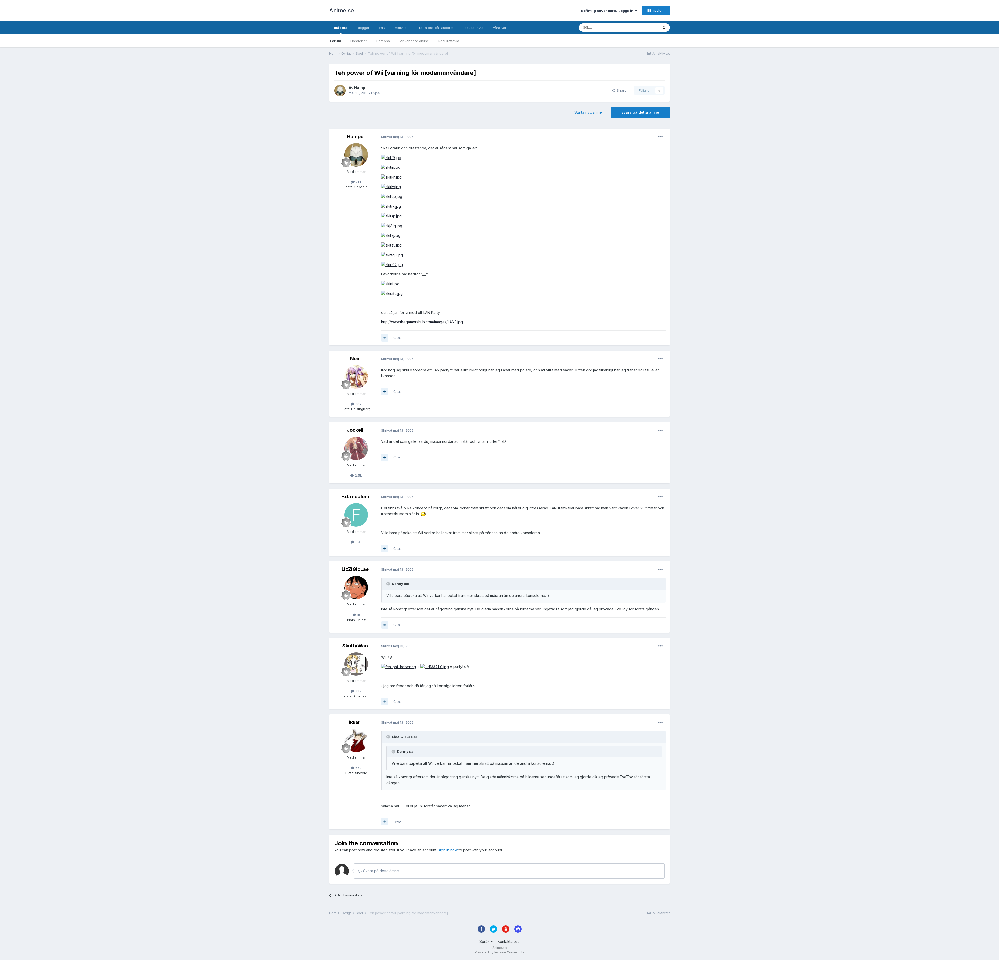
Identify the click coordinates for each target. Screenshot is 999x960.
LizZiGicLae (355, 569)
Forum (335, 41)
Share (620, 90)
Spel (377, 93)
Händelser (358, 41)
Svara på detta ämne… (382, 871)
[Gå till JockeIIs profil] (356, 448)
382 (358, 404)
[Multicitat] (384, 338)
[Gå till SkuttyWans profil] (356, 664)
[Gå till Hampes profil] (340, 90)
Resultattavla (448, 41)
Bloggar (363, 28)
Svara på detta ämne (640, 112)
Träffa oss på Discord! (435, 28)
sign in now (448, 850)
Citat (397, 338)
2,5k (358, 475)
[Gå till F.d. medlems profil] (356, 515)
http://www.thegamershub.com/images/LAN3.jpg (422, 322)
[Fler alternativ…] (660, 137)
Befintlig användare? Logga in (608, 11)
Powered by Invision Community (499, 952)
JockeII (355, 430)
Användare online (414, 41)
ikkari (355, 722)
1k (358, 614)
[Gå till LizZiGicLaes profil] (356, 587)
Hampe (361, 87)
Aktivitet (401, 28)
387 (358, 691)
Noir (355, 358)
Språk (485, 941)
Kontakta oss (509, 941)
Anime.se (341, 10)
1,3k (358, 542)
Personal (383, 41)
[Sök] (664, 27)
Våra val (499, 28)
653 (358, 768)
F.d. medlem (355, 496)
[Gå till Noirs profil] (356, 377)
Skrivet (397, 137)
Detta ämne (642, 27)
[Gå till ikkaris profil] (356, 740)
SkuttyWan (355, 645)
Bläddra (341, 28)
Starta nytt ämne (588, 112)
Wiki (382, 28)
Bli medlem (655, 10)
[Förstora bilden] (391, 157)
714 (358, 182)
